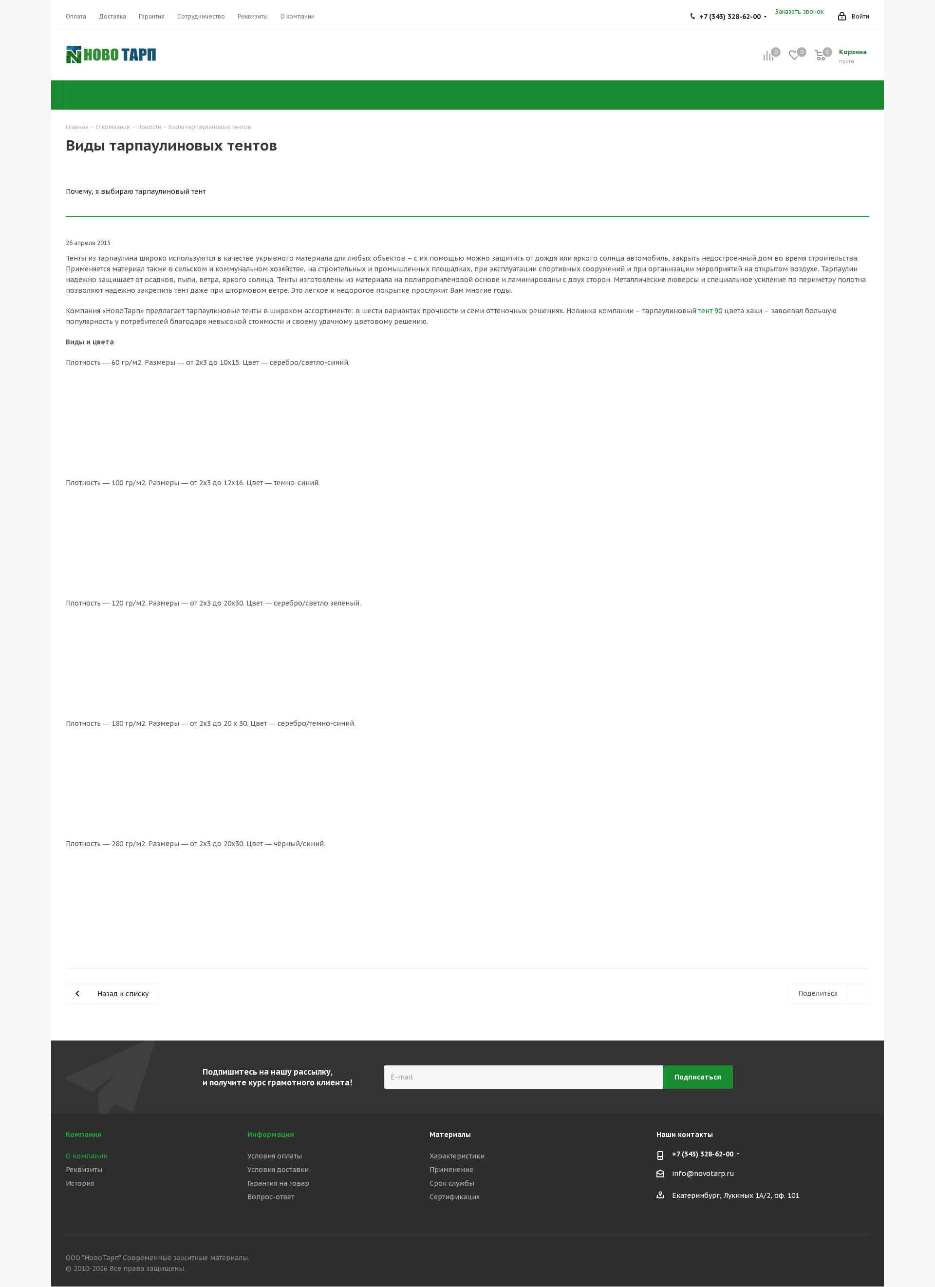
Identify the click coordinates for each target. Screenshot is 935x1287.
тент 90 (710, 310)
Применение (451, 1169)
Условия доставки (278, 1169)
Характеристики (457, 1156)
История (80, 1183)
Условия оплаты (274, 1156)
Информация (270, 1134)
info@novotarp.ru (703, 1174)
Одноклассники (813, 1259)
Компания (84, 1134)
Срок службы (452, 1183)
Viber (837, 1259)
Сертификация (455, 1196)
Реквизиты (84, 1169)
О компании (87, 1156)
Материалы (450, 1134)
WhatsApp (862, 1259)
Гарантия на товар (278, 1183)
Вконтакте (789, 1259)
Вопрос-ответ (270, 1196)
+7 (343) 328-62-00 (730, 16)
